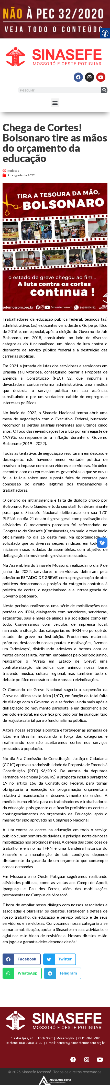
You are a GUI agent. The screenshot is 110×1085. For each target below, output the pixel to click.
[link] (55, 19)
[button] (55, 102)
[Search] (104, 90)
